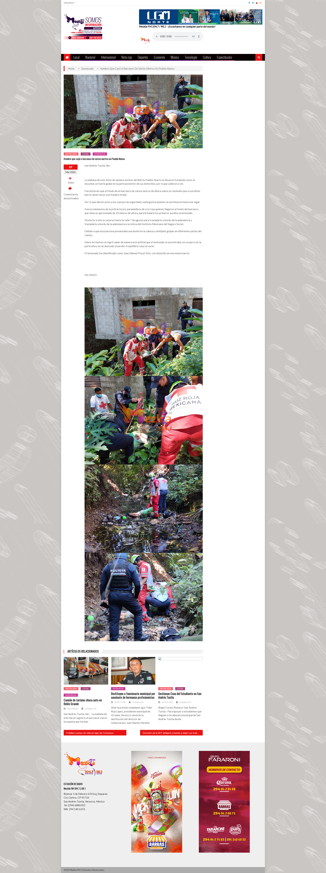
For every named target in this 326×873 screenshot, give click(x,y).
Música (175, 57)
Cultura (207, 57)
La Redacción (91, 708)
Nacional (90, 57)
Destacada (71, 154)
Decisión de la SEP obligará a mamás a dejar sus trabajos (172, 732)
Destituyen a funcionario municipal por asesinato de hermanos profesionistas (133, 695)
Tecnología (191, 57)
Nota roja (126, 57)
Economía (159, 57)
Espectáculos (224, 57)
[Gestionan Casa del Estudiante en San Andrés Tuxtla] (180, 671)
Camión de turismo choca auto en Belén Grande (83, 702)
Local (76, 57)
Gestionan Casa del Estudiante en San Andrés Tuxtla (179, 695)
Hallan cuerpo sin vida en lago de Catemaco (91, 732)
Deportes (143, 57)
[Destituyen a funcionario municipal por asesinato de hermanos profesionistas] (133, 671)
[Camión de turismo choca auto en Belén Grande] (86, 671)
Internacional (108, 57)
